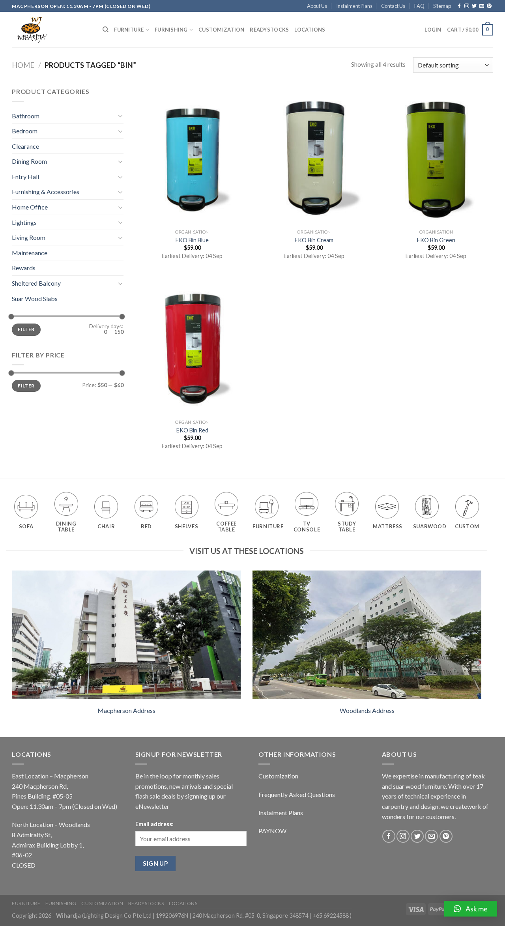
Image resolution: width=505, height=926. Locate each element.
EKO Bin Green (436, 240)
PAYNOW (272, 830)
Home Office (30, 207)
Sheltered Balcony (36, 283)
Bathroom (25, 116)
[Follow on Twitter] (474, 6)
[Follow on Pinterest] (489, 6)
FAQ (419, 6)
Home (23, 65)
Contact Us (393, 6)
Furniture (129, 29)
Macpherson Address (126, 710)
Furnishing (171, 29)
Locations (309, 29)
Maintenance (29, 252)
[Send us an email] (481, 6)
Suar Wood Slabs (35, 298)
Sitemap (442, 6)
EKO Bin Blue (192, 240)
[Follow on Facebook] (459, 6)
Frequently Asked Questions (296, 794)
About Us (317, 6)
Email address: (154, 824)
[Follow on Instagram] (466, 6)
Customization (221, 29)
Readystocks (269, 29)
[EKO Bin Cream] (314, 155)
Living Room (28, 237)
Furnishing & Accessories (45, 191)
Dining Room (29, 161)
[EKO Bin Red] (192, 346)
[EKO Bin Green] (436, 155)
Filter (26, 329)
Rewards (24, 267)
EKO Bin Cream (314, 240)
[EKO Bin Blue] (192, 155)
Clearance (25, 146)
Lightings (24, 222)
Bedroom (24, 131)
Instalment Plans (354, 6)
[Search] (105, 29)
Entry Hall (25, 176)
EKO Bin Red (192, 430)
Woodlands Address (367, 710)
